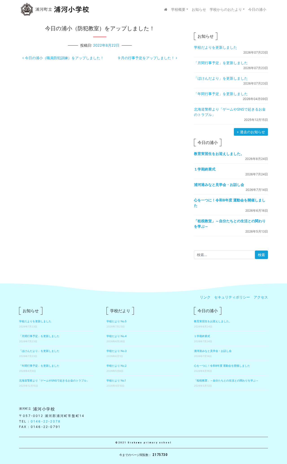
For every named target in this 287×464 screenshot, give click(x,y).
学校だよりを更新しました (215, 47)
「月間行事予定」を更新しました (221, 63)
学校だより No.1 (116, 380)
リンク (205, 297)
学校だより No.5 (116, 321)
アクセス (261, 297)
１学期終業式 (204, 169)
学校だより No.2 (116, 365)
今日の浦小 (257, 9)
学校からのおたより (226, 9)
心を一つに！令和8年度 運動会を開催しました (222, 365)
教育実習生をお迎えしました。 (219, 153)
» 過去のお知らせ (251, 132)
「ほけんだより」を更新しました (221, 78)
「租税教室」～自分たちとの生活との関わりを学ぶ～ (226, 380)
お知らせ (199, 9)
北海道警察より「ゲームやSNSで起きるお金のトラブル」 (54, 380)
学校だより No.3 (117, 351)
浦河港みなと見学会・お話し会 (219, 184)
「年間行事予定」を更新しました (221, 93)
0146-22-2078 (46, 421)
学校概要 (178, 9)
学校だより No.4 (117, 336)
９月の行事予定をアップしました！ (146, 58)
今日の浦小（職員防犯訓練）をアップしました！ (64, 58)
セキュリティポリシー (232, 297)
